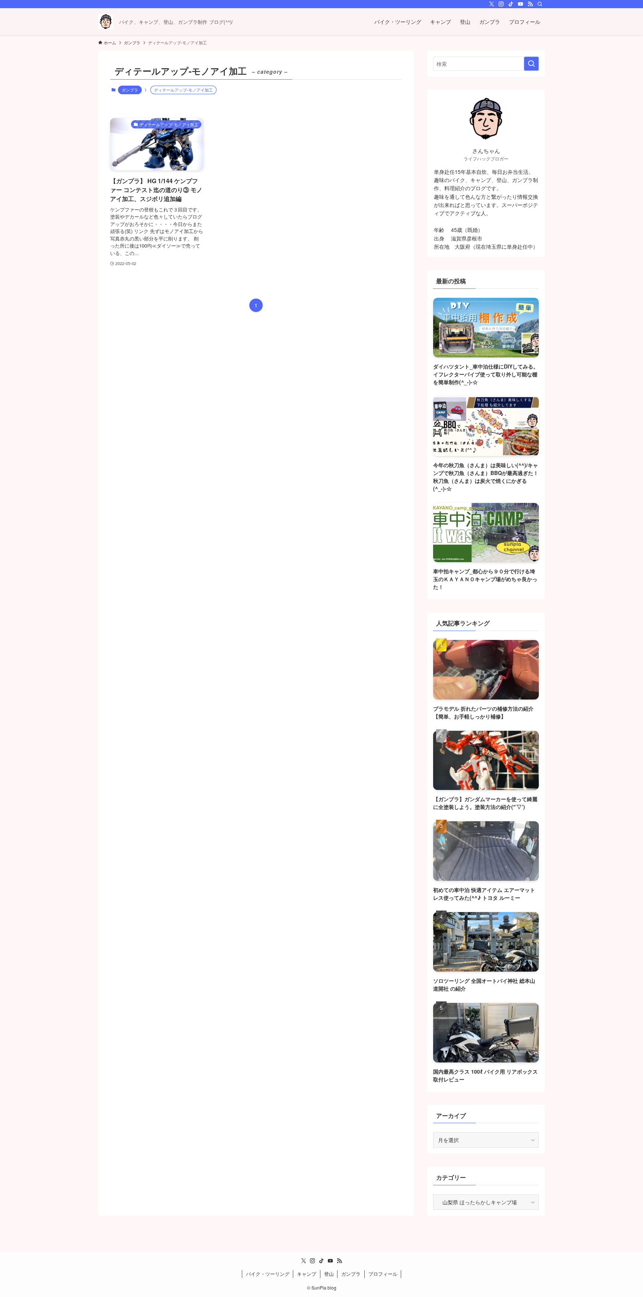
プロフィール (382, 1273)
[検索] (540, 4)
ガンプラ (130, 90)
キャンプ (306, 1273)
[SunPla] (105, 21)
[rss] (530, 4)
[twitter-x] (491, 4)
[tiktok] (511, 4)
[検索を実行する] (531, 64)
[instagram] (501, 4)
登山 (329, 1273)
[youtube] (520, 4)
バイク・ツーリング (267, 1273)
